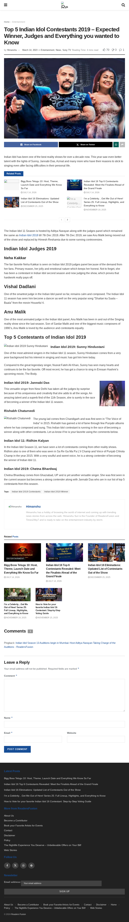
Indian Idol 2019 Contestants (26, 491)
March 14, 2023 (29, 50)
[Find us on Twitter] (15, 866)
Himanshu (12, 50)
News (58, 50)
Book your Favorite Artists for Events (23, 825)
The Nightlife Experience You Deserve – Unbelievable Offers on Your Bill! (42, 845)
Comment (10, 675)
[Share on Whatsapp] (116, 144)
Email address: (12, 882)
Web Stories (10, 850)
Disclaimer (9, 835)
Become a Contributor (15, 820)
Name (8, 717)
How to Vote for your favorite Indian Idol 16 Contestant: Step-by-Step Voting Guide (47, 801)
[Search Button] (123, 5)
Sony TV (66, 50)
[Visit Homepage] (64, 5)
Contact (8, 830)
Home (7, 22)
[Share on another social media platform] (122, 144)
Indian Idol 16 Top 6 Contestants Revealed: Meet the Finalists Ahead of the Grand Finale (104, 185)
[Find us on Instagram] (23, 866)
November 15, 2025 (47, 617)
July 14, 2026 (29, 192)
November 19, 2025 (95, 210)
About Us (9, 815)
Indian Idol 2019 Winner (56, 491)
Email (8, 732)
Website (71, 733)
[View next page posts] (67, 219)
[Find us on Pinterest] (31, 866)
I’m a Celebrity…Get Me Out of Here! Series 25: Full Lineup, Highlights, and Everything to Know (104, 202)
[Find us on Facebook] (7, 866)
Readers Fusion (18, 914)
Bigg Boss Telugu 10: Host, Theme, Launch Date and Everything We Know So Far (41, 185)
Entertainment (18, 22)
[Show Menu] (5, 5)
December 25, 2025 (33, 206)
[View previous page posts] (61, 219)
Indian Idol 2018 (28, 235)
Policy (7, 840)
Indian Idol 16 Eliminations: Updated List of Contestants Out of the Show (105, 569)
